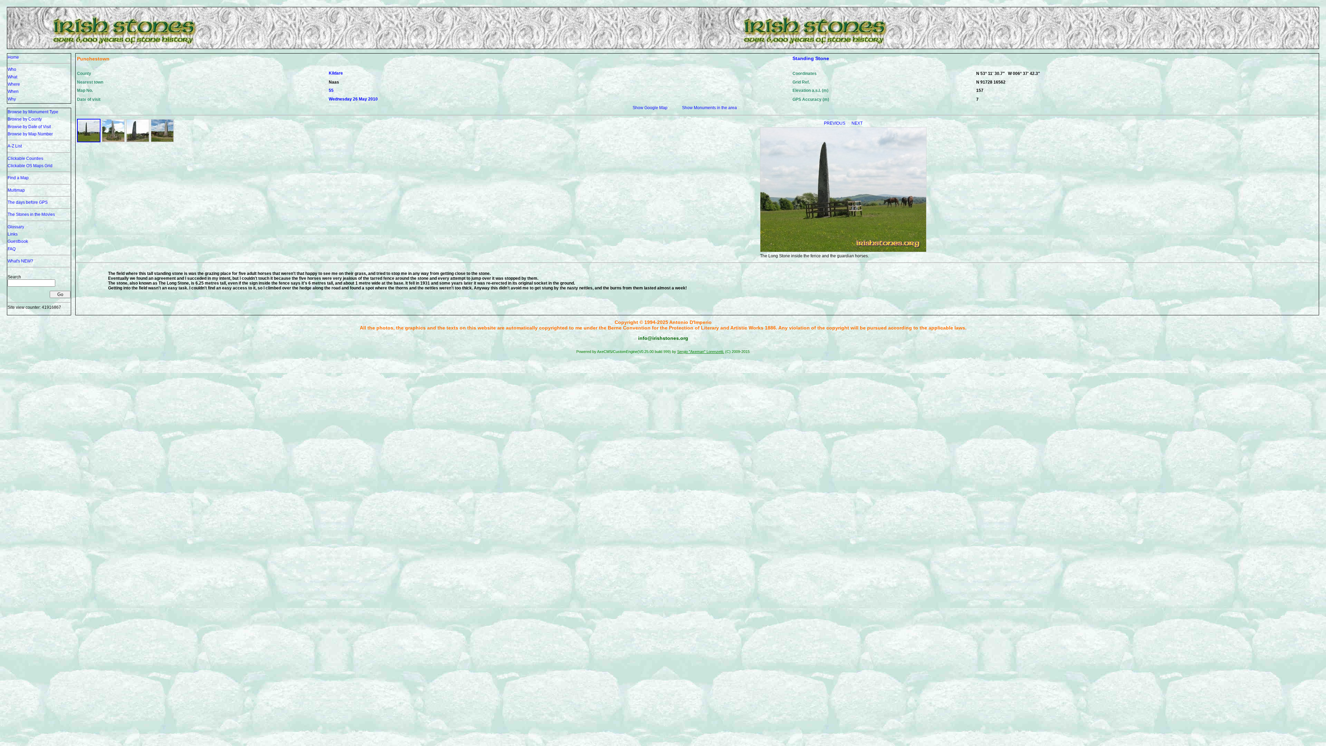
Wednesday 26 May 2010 (353, 99)
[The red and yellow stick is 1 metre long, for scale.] (113, 140)
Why (12, 99)
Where (14, 84)
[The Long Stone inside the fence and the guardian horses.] (88, 140)
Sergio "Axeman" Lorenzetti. (700, 352)
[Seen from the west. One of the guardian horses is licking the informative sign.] (138, 140)
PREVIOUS (835, 123)
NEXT (857, 123)
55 (331, 90)
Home (13, 57)
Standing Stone (810, 58)
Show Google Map (650, 107)
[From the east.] (162, 140)
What (12, 77)
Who (12, 69)
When (13, 91)
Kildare (336, 73)
